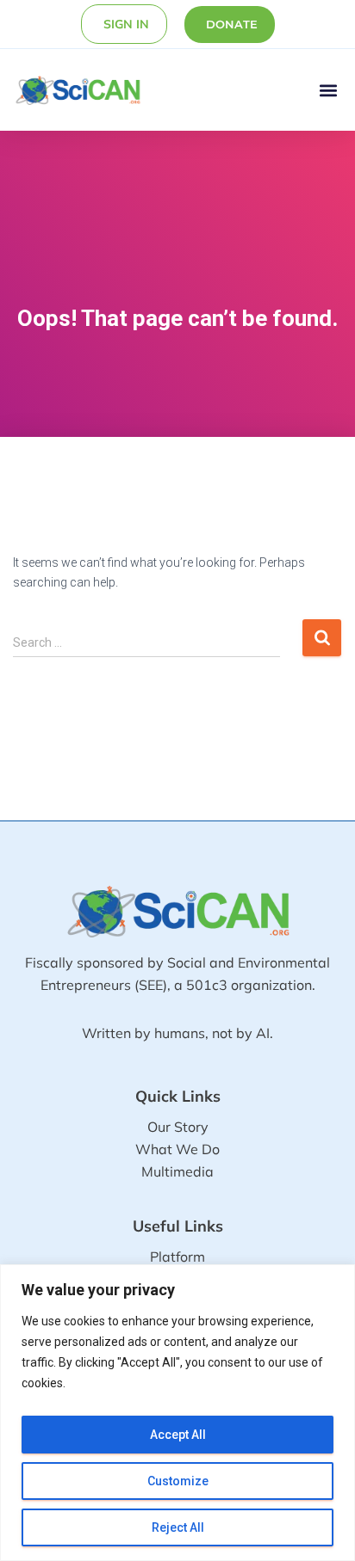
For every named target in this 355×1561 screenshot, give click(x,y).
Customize (178, 1481)
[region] (177, 1412)
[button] (328, 90)
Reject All (178, 1527)
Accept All (178, 1434)
